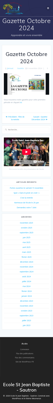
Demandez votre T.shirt (26, 207)
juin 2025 (26, 237)
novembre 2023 (26, 306)
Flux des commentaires (24, 357)
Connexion (24, 349)
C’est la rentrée (26, 197)
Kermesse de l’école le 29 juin (26, 202)
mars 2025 (26, 252)
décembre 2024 (26, 262)
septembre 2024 (26, 271)
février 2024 (27, 291)
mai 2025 (26, 242)
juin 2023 (26, 325)
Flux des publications (24, 353)
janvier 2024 (26, 296)
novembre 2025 (26, 223)
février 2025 (27, 257)
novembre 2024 (26, 266)
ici (21, 102)
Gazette (20, 68)
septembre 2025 (26, 232)
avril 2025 (26, 247)
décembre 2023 (26, 301)
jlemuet (10, 68)
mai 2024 (26, 286)
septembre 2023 (26, 315)
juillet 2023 (26, 320)
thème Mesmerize (33, 398)
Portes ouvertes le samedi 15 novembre (26, 188)
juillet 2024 (26, 281)
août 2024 (26, 276)
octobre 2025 (26, 227)
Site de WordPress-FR (25, 361)
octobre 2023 (26, 310)
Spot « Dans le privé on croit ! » (26, 193)
